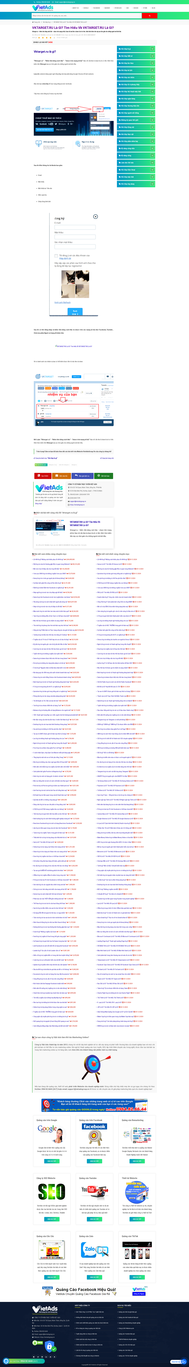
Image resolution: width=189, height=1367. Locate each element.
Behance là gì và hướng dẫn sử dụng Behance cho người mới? (56, 710)
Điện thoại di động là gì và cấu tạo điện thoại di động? (54, 922)
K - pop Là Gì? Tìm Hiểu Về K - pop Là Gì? (114, 1002)
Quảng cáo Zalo (86, 1236)
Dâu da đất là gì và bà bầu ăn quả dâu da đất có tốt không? (56, 969)
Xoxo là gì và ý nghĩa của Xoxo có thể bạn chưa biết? (54, 856)
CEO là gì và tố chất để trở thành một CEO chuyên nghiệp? (119, 738)
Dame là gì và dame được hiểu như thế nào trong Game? (55, 658)
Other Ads (118, 8)
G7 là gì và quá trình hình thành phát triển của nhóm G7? (119, 616)
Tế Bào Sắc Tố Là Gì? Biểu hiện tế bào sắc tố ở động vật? (119, 828)
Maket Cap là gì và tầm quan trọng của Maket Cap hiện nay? (120, 1016)
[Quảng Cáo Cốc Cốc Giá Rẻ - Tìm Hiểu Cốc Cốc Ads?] (52, 1250)
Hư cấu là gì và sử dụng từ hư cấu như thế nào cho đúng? (55, 866)
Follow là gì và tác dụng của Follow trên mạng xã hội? (54, 847)
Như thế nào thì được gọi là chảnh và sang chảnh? (53, 621)
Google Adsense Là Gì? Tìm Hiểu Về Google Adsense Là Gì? (120, 818)
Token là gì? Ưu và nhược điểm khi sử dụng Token (117, 988)
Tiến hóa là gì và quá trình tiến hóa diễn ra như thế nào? (54, 814)
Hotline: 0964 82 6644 (43, 2)
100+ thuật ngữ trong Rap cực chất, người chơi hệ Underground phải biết (60, 715)
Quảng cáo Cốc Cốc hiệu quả (127, 1345)
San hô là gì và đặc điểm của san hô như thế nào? (53, 908)
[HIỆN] (50, 42)
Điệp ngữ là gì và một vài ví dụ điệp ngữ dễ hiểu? (52, 592)
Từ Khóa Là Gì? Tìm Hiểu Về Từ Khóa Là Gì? (115, 790)
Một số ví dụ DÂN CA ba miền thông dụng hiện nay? (117, 606)
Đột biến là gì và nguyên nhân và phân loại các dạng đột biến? (120, 875)
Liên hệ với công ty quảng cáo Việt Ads (87, 1350)
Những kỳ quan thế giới (129, 120)
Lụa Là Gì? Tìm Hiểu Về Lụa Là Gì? (112, 903)
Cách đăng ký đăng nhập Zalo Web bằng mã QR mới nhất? (55, 1026)
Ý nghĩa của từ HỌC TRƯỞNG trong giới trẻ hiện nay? (53, 1012)
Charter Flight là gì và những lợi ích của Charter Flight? (118, 993)
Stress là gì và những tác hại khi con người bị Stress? (118, 639)
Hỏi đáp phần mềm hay (129, 141)
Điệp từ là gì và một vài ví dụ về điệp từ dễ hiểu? (52, 606)
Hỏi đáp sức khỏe (127, 77)
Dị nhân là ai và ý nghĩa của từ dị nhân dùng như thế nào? (119, 767)
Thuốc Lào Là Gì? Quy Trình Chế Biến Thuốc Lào (116, 696)
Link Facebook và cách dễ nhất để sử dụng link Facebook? (55, 946)
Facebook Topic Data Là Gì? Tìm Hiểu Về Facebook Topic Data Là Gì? (122, 965)
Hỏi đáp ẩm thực (127, 63)
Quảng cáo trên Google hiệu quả (128, 1312)
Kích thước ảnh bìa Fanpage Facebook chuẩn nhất (52, 983)
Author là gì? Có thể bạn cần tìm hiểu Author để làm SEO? (119, 663)
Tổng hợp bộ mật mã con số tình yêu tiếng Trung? (53, 757)
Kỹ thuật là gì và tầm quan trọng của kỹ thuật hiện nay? (54, 795)
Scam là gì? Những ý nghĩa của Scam (49, 932)
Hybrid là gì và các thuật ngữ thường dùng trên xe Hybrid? (119, 701)
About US (75, 8)
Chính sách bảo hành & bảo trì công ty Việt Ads (89, 1345)
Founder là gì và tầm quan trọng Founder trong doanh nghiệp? (120, 899)
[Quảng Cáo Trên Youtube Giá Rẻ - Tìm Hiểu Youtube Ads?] (94, 1192)
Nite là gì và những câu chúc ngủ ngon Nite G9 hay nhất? (55, 762)
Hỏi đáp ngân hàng (128, 99)
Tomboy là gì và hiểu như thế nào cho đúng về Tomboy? (54, 635)
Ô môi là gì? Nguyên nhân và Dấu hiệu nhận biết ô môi (54, 668)
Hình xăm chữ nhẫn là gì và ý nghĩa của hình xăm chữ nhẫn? (56, 767)
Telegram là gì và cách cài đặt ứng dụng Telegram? (117, 771)
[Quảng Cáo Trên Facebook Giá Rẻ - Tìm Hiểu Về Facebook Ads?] (94, 1134)
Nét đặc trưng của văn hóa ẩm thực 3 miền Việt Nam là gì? (55, 720)
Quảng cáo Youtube (88, 1178)
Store (145, 8)
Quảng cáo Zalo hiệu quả (126, 1350)
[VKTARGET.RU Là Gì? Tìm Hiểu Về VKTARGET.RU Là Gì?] (74, 127)
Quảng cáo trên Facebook (90, 1120)
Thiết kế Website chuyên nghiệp (127, 1339)
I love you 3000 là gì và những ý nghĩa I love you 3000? (54, 573)
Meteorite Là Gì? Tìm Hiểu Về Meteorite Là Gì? (116, 851)
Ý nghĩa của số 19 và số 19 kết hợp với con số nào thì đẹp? (55, 639)
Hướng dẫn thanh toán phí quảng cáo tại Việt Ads (90, 1317)
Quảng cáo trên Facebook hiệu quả (128, 1317)
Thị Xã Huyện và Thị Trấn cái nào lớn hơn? (50, 701)
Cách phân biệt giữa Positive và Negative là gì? (52, 771)
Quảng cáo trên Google (47, 1120)
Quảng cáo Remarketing (132, 1120)
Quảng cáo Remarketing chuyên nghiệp (129, 1323)
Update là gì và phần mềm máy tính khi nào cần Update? (55, 965)
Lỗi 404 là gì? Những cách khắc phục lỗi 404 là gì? (54, 559)
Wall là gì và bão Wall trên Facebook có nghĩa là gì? (53, 588)
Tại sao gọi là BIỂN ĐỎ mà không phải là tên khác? (53, 870)
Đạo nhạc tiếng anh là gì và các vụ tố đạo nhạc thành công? (120, 710)
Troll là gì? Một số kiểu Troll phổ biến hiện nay (115, 866)
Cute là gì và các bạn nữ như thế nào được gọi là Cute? (54, 649)
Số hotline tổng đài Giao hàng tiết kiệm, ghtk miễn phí (54, 861)
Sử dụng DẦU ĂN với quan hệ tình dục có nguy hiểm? (53, 913)
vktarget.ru (74, 465)
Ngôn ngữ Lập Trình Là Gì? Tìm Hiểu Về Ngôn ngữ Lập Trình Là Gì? (121, 800)
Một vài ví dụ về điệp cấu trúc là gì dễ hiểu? (51, 569)
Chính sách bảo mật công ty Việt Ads (86, 1339)
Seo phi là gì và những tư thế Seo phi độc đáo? (52, 729)
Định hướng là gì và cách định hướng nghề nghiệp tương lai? (56, 818)
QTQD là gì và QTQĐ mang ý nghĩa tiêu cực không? (53, 809)
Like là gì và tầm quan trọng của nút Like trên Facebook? (55, 828)
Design (136, 8)
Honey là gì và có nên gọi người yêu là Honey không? (53, 578)
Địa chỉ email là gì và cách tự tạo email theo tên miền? (118, 974)
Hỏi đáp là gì (126, 49)
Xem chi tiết (52, 1161)
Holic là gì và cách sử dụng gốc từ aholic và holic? (53, 776)
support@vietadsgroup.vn (78, 501)
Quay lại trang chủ (108, 458)
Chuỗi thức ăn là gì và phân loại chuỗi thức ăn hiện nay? (54, 993)
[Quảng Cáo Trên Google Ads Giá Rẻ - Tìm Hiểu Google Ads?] (51, 1134)
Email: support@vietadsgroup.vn (65, 2)
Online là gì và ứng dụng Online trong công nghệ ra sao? (54, 1007)
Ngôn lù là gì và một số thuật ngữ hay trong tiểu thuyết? (55, 743)
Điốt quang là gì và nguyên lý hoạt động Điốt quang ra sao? (55, 1021)
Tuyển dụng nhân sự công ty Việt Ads (86, 1334)
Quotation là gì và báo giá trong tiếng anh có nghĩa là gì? (55, 691)
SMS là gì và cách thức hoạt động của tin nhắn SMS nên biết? (120, 734)
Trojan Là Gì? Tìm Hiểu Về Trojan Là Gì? (113, 979)
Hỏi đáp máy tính (127, 177)
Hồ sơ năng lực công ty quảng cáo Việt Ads (88, 1328)
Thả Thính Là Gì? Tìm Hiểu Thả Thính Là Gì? (115, 998)
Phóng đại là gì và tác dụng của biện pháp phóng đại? (54, 696)
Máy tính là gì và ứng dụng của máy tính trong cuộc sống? (119, 927)
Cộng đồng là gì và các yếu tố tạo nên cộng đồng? (53, 979)
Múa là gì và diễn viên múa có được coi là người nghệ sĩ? (119, 757)
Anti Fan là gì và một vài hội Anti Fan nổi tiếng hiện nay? (54, 790)
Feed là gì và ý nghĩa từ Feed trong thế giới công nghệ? (54, 936)
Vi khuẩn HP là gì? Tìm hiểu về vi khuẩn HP (114, 894)
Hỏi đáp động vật (127, 127)
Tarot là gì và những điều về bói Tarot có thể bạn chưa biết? (56, 616)
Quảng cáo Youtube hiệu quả (127, 1334)
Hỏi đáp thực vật (127, 134)
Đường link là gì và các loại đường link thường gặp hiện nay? (56, 927)
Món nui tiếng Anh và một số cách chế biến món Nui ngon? (55, 781)
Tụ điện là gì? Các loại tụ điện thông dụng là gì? (116, 880)
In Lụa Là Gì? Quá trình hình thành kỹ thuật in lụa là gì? (118, 823)
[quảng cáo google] (94, 1105)
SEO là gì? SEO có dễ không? (110, 753)
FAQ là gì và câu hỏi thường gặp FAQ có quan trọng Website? (56, 564)
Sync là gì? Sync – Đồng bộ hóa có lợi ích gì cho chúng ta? (119, 795)
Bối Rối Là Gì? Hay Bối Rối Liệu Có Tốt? (113, 687)
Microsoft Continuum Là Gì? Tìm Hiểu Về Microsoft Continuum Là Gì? (123, 936)
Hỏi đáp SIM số (126, 56)
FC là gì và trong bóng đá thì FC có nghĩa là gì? (51, 687)
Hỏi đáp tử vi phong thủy (130, 85)
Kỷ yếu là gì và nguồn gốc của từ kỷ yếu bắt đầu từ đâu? (55, 644)
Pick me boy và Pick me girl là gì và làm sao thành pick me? (56, 786)
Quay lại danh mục (46, 458)
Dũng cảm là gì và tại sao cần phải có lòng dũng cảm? (54, 804)
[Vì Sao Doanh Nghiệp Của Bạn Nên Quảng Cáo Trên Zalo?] (94, 1250)
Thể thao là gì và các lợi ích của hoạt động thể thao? (54, 903)
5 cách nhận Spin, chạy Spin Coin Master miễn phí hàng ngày (56, 753)
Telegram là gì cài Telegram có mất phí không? (116, 720)
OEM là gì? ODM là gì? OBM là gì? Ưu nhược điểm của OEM (119, 724)
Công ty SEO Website (46, 1178)
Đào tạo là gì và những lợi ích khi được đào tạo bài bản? (54, 1002)
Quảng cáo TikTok (130, 1236)
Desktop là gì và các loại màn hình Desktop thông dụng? (55, 724)
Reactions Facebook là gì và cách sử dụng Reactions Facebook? (57, 823)
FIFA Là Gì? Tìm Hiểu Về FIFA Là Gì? (112, 592)
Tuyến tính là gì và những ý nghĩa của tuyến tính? (52, 654)
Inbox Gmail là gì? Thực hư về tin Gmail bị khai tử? (117, 917)
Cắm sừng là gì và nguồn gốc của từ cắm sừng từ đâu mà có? (120, 611)
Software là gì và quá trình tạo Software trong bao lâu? (54, 941)
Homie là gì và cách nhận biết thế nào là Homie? (52, 894)
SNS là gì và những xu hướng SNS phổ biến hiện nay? (118, 748)
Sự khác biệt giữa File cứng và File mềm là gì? (51, 583)
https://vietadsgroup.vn (77, 505)
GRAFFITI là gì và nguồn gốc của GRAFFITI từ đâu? (117, 776)
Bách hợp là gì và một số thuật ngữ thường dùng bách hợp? (56, 682)
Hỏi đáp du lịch (126, 70)
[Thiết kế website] (137, 1192)
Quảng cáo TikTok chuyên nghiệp (128, 1356)
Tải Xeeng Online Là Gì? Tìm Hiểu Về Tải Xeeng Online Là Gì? (120, 781)
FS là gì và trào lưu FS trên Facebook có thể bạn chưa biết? (55, 880)
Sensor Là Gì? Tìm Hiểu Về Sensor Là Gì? (114, 564)
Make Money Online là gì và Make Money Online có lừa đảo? (120, 837)
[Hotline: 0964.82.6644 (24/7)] (6, 1361)
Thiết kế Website (129, 1178)
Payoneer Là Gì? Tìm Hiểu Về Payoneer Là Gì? (115, 786)
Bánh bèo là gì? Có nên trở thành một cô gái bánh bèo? (118, 913)
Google (85, 8)
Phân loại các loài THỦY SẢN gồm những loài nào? (53, 899)
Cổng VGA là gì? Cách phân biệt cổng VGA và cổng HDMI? (119, 602)
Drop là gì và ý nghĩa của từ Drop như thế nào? (116, 649)
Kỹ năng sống (126, 156)
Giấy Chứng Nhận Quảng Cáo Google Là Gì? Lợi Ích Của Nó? (119, 1012)
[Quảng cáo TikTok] (137, 1250)
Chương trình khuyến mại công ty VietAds (87, 1356)
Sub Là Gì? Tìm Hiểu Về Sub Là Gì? (48, 842)
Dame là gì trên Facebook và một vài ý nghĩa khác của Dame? (56, 597)
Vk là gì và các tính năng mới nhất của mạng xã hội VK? (54, 889)
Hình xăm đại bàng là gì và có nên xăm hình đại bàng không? (120, 804)
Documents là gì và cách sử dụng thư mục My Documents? (56, 974)
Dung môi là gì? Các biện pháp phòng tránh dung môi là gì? (119, 1021)
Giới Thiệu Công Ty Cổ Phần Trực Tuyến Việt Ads (90, 1312)
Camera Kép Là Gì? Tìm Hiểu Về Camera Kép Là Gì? (117, 814)
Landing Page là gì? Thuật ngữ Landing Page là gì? (117, 941)
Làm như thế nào (127, 163)
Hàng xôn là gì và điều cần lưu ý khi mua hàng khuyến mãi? (119, 833)
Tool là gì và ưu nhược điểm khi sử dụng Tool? (51, 705)
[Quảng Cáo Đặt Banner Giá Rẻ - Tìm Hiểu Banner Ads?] (137, 1134)
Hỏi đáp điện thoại (128, 170)
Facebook (96, 8)
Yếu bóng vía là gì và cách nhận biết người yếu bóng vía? (55, 602)
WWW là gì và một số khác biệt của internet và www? (118, 1026)
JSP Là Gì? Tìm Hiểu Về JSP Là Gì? (112, 1007)
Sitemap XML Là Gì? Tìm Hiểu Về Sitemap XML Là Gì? (118, 861)
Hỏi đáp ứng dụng (127, 184)
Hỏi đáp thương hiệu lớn (130, 106)
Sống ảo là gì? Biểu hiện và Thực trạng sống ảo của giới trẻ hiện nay (58, 630)
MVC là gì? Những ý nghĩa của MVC (112, 889)
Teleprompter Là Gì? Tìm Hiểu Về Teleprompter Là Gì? (118, 960)
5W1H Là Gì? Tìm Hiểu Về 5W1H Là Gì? (113, 856)
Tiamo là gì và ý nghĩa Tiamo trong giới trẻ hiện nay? (53, 833)
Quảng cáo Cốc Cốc (45, 1236)
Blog (153, 8)
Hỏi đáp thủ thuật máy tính (131, 92)
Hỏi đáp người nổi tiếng (130, 113)
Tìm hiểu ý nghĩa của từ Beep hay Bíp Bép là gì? (51, 998)
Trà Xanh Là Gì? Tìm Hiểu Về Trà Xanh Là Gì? (115, 969)
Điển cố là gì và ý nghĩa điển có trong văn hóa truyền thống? (56, 955)
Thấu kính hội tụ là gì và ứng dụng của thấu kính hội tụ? (54, 837)
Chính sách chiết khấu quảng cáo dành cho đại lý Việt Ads (92, 1323)
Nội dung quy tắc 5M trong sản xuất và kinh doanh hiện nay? (56, 672)
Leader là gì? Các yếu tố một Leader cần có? (51, 950)
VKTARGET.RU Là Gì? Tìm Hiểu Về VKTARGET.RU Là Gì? (118, 946)
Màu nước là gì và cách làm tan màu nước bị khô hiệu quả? (55, 611)
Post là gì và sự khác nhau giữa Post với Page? (52, 748)
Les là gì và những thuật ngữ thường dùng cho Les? (53, 738)
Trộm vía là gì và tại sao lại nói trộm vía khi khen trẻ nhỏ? (55, 917)
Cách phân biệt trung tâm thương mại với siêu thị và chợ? (119, 955)
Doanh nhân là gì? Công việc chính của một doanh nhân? (119, 597)
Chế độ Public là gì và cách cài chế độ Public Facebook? (119, 682)
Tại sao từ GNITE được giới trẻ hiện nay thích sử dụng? (54, 734)
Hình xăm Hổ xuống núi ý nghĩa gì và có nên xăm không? (54, 988)
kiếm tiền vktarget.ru (64, 465)
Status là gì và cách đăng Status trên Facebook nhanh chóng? (57, 677)
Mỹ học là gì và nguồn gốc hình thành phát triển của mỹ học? (120, 847)
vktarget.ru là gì (53, 465)
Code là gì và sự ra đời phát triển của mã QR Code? (53, 960)
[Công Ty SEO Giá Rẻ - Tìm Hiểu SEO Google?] (51, 1192)
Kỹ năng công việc (128, 148)
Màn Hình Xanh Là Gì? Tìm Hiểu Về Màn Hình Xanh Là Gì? (119, 950)
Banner (107, 8)
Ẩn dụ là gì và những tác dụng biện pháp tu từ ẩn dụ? (54, 663)
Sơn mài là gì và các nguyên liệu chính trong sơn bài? (54, 884)
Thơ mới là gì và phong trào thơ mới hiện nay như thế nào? (55, 625)
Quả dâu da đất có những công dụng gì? (50, 800)
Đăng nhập (38, 503)
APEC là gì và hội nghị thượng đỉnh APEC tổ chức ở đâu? (119, 842)
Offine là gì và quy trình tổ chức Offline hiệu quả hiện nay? (119, 908)
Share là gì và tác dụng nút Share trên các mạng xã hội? (55, 851)
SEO (127, 8)
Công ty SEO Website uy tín (126, 1328)
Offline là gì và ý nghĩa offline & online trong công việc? (54, 875)
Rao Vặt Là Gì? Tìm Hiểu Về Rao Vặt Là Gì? (114, 983)
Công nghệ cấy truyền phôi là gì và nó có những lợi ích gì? (55, 1016)
